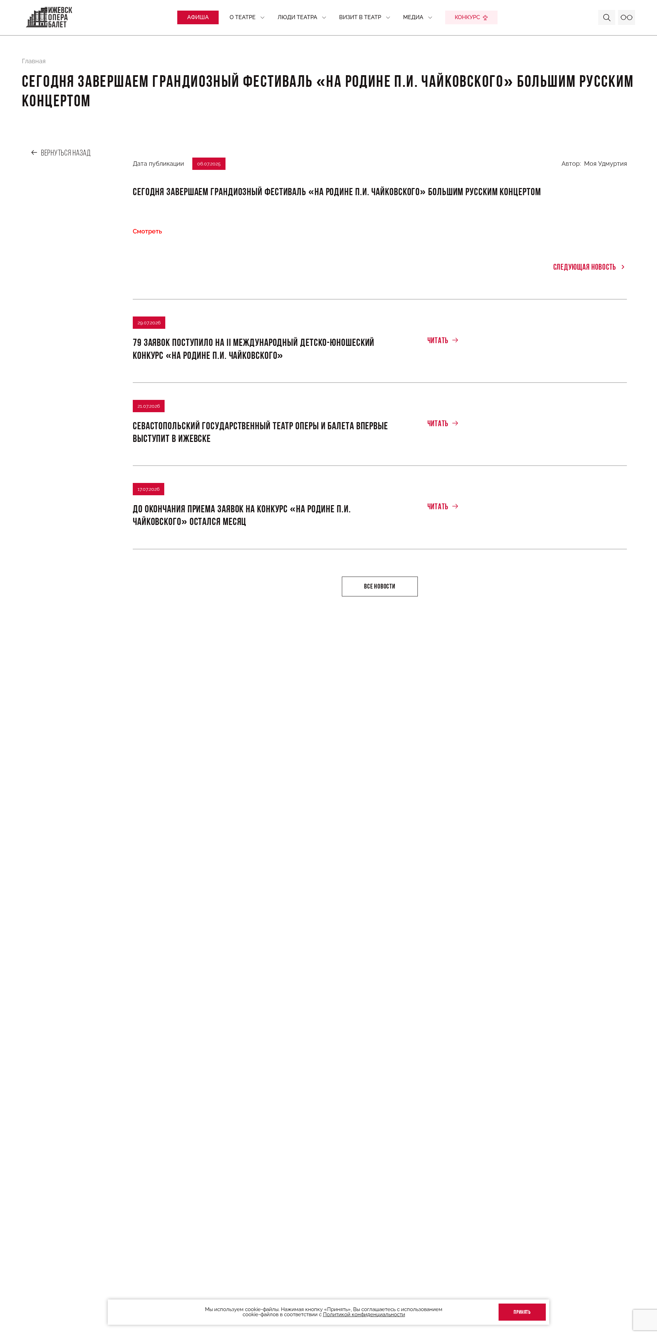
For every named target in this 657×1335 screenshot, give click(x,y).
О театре (243, 17)
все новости (380, 586)
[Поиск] (606, 17)
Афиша (198, 17)
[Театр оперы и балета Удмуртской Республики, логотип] (49, 17)
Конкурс (467, 17)
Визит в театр (360, 17)
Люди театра (297, 17)
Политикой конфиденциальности (364, 1314)
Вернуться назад (66, 153)
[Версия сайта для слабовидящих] (626, 17)
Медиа (413, 17)
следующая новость (584, 268)
